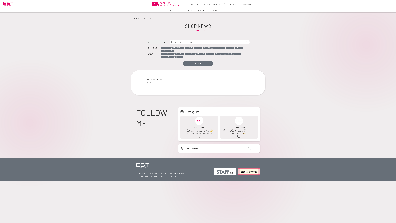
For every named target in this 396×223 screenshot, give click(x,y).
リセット (197, 63)
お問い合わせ (174, 173)
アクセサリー (178, 47)
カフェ (179, 57)
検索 (247, 42)
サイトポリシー (155, 173)
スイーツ (201, 54)
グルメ (215, 10)
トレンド (166, 47)
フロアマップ (187, 10)
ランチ (210, 54)
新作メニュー (168, 54)
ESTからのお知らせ (213, 4)
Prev (197, 89)
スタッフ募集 (231, 4)
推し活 (230, 47)
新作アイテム (219, 47)
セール (239, 47)
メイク (189, 47)
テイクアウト (168, 57)
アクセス (225, 10)
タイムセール (168, 51)
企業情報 (181, 173)
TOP (135, 18)
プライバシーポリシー (142, 173)
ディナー (220, 54)
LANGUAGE (247, 4)
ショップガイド (173, 10)
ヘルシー (180, 54)
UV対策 (207, 47)
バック (198, 47)
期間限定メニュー (234, 54)
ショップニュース (202, 10)
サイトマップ (165, 173)
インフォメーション (193, 4)
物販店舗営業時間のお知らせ (166, 5)
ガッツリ (190, 54)
